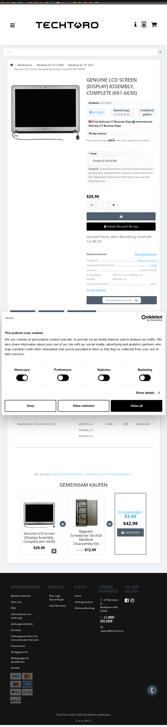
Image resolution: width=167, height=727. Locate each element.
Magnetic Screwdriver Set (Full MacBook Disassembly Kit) (86, 537)
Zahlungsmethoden (22, 624)
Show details (145, 392)
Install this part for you (122, 226)
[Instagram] (132, 601)
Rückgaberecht (19, 652)
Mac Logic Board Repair (56, 597)
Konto (78, 596)
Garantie (16, 630)
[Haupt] (11, 65)
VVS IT (88, 721)
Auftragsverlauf (83, 602)
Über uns (16, 602)
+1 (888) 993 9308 (107, 619)
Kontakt (15, 668)
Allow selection (83, 405)
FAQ (13, 608)
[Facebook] (127, 601)
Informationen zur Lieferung (21, 616)
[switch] (63, 377)
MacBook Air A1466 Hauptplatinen (108, 474)
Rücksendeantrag (84, 608)
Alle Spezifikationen (146, 254)
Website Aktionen (21, 596)
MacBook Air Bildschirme (67, 474)
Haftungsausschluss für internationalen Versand (24, 638)
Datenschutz (18, 646)
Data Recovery (57, 605)
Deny (30, 405)
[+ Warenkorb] (121, 216)
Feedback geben (147, 112)
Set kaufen (132, 532)
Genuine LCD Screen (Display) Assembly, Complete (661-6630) (39, 537)
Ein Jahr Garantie (96, 290)
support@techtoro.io (111, 631)
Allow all (137, 405)
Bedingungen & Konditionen (20, 659)
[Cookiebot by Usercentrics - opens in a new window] (144, 318)
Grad (94, 153)
